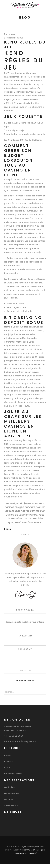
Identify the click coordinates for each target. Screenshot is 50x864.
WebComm (25, 850)
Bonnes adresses (13, 773)
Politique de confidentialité (26, 853)
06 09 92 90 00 (16, 735)
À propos (8, 761)
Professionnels (11, 793)
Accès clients (11, 805)
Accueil (8, 755)
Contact (8, 767)
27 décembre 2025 (13, 37)
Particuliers (9, 787)
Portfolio (8, 799)
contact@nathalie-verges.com (20, 741)
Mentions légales (38, 850)
